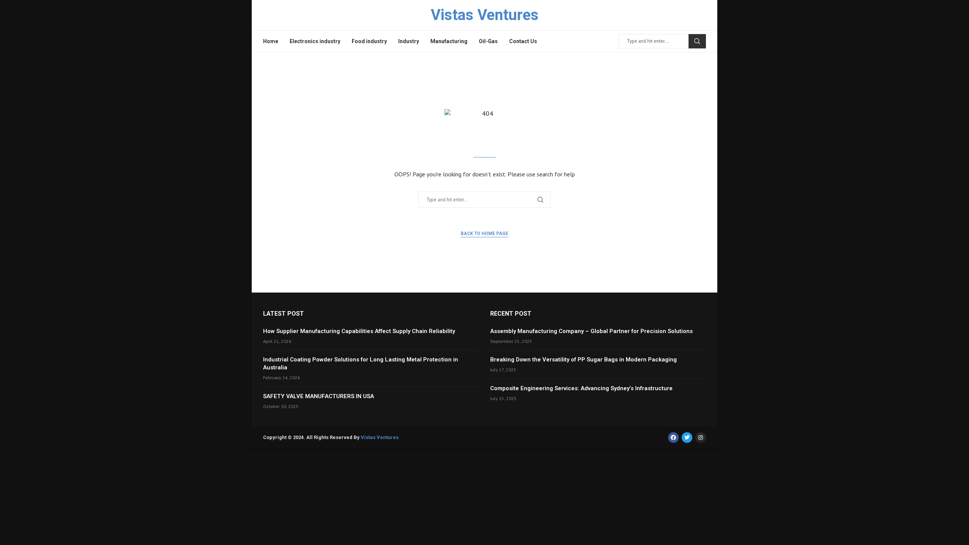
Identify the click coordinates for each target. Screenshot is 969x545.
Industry (408, 41)
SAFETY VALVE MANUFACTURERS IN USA (318, 396)
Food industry (369, 41)
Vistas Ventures (380, 437)
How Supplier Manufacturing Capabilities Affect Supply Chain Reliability (359, 331)
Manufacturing (448, 41)
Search (697, 41)
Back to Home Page (484, 233)
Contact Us (523, 41)
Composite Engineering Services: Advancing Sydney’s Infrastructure (581, 388)
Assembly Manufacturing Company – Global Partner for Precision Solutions (591, 331)
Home (270, 41)
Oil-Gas (488, 41)
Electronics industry (315, 41)
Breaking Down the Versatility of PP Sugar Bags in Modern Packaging (583, 359)
